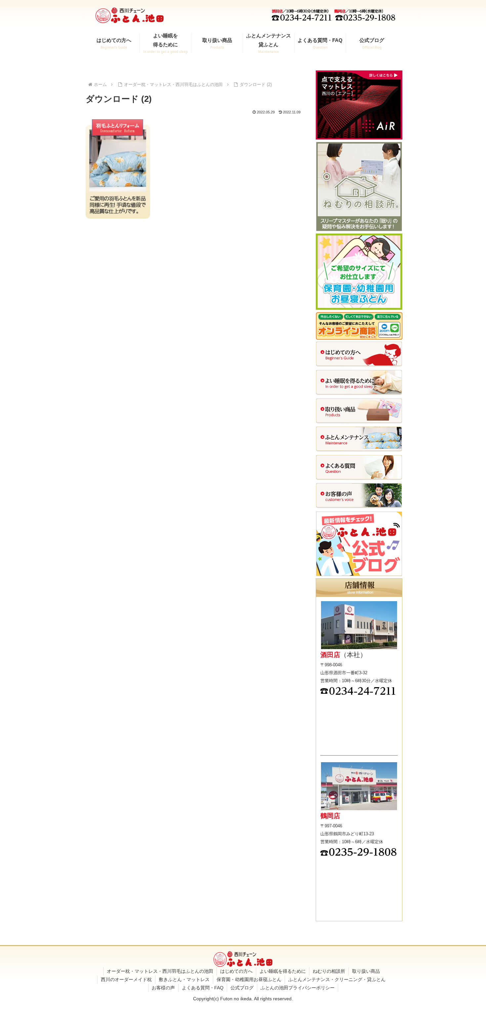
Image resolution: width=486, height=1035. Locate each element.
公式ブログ (242, 987)
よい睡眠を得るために (283, 971)
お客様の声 (163, 987)
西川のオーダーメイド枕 (126, 979)
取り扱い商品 (366, 971)
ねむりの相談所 (329, 971)
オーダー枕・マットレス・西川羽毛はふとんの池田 (160, 971)
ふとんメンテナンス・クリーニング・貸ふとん (336, 979)
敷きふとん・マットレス (184, 979)
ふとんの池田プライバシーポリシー (298, 987)
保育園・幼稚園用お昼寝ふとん (249, 979)
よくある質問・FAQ (202, 987)
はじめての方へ (236, 971)
